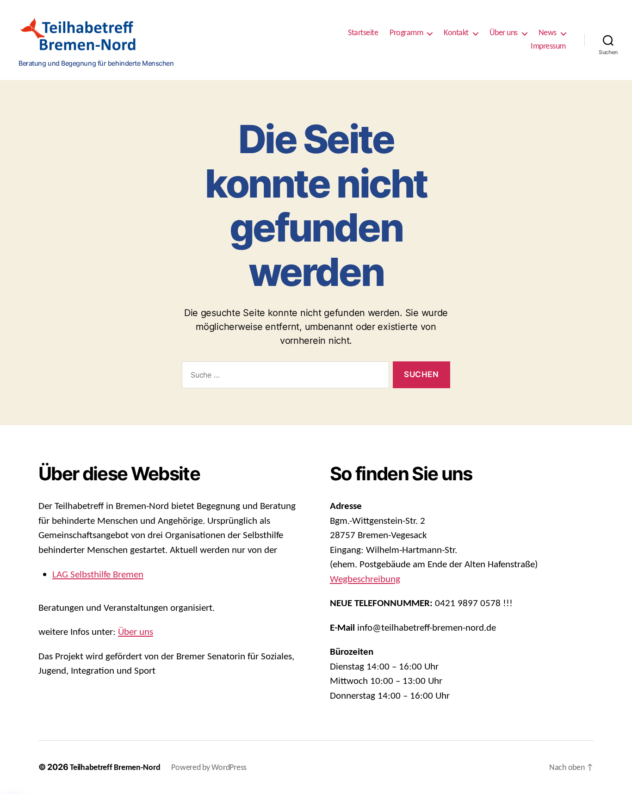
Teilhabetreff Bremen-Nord (115, 767)
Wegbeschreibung (365, 579)
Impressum (548, 46)
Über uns (503, 33)
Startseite (363, 33)
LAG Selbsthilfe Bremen (97, 575)
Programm (406, 33)
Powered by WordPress (209, 767)
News (548, 33)
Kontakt (456, 33)
